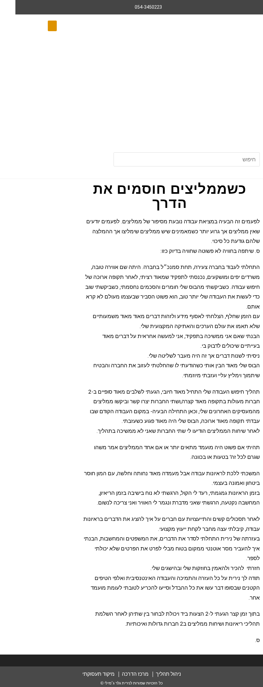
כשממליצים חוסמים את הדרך (170, 196)
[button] (52, 26)
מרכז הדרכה (135, 673)
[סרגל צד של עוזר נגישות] (7, 7)
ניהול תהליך (168, 673)
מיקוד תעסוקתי (98, 673)
